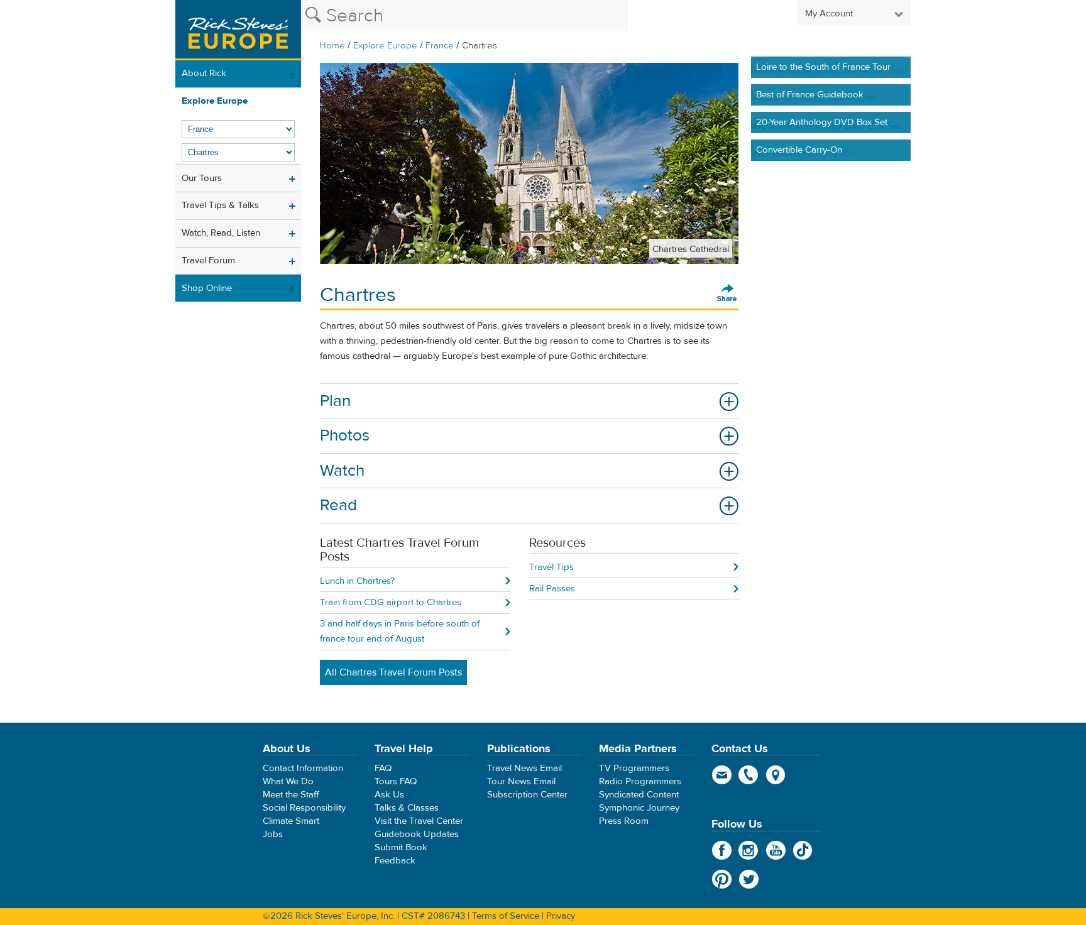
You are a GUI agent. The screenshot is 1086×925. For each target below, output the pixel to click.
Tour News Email (521, 781)
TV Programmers (634, 768)
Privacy (560, 916)
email (721, 775)
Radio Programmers (640, 781)
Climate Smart (291, 821)
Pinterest (721, 879)
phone (748, 775)
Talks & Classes (407, 808)
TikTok (803, 850)
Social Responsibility (304, 808)
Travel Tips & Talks (220, 205)
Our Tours (202, 178)
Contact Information (303, 768)
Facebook (721, 850)
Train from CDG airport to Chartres (390, 602)
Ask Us (389, 795)
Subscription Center (527, 795)
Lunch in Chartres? (357, 581)
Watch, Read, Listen (221, 233)
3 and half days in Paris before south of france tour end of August (400, 631)
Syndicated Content (639, 795)
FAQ (383, 768)
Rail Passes (552, 588)
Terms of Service (505, 916)
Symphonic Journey (639, 808)
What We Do (288, 781)
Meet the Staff (291, 795)
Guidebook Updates (417, 834)
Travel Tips (551, 567)
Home (332, 46)
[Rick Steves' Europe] (238, 30)
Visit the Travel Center (419, 821)
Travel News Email (524, 768)
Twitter (748, 879)
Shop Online (207, 288)
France (439, 46)
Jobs (273, 834)
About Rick (204, 73)
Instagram (748, 850)
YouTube (775, 850)
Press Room (624, 821)
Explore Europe (385, 46)
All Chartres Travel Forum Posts (393, 672)
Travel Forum (208, 260)
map (775, 775)
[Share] (727, 293)
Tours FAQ (396, 781)
